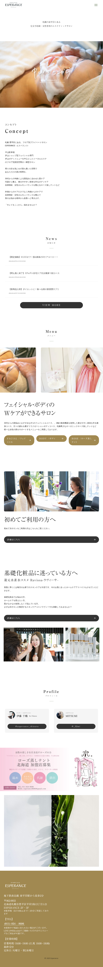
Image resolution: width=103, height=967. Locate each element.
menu (96, 5)
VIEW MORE (51, 305)
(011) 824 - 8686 (14, 923)
